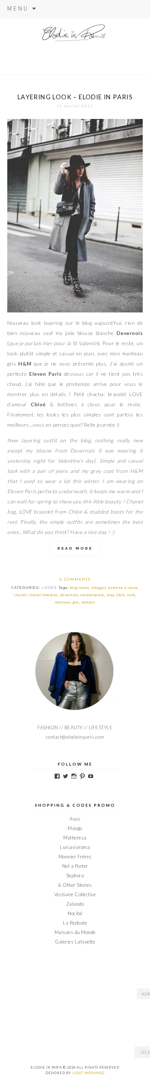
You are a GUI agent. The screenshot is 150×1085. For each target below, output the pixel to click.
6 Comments (75, 579)
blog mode (80, 588)
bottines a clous (123, 588)
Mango (75, 828)
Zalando (75, 904)
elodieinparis (92, 595)
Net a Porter (75, 866)
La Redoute (75, 923)
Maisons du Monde (75, 932)
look (131, 595)
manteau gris (67, 602)
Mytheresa (75, 838)
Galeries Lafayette (75, 942)
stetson (88, 602)
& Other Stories (75, 885)
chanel (20, 595)
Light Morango (88, 1073)
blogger (99, 588)
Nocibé (75, 913)
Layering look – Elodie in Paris (75, 97)
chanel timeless (43, 595)
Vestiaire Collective (75, 894)
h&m (121, 595)
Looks (49, 588)
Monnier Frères (75, 856)
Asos (75, 819)
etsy (110, 595)
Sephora (75, 875)
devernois (69, 595)
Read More (75, 548)
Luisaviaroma (75, 847)
